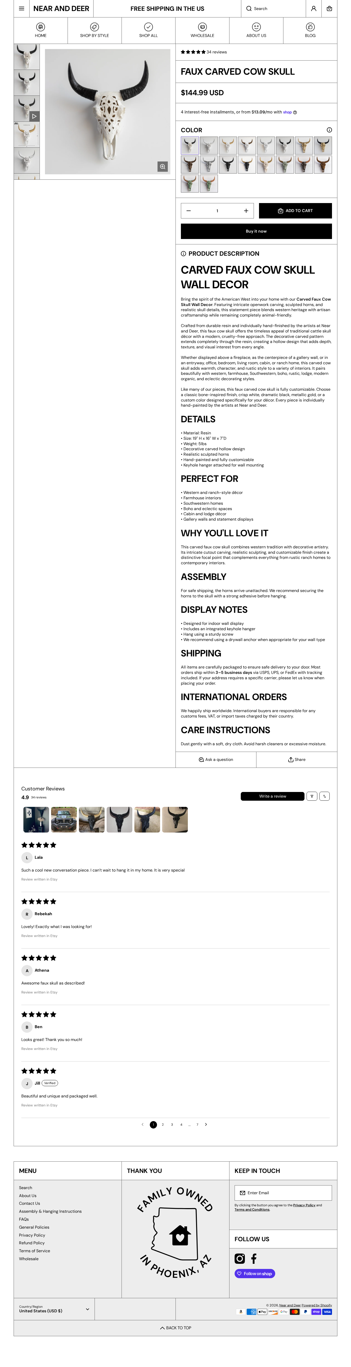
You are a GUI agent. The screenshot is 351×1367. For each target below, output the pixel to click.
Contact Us (29, 1203)
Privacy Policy (32, 1235)
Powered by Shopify (317, 1305)
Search (25, 1187)
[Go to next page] (207, 1124)
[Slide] (329, 129)
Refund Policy (32, 1243)
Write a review (272, 796)
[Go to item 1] (36, 820)
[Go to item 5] (147, 820)
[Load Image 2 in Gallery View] (27, 82)
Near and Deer (290, 1305)
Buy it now (256, 231)
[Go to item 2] (64, 820)
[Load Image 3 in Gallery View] (27, 134)
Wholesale (29, 1258)
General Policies (34, 1227)
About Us (27, 1195)
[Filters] (312, 796)
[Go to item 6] (175, 820)
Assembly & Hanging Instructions (50, 1211)
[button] (329, 8)
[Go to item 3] (92, 820)
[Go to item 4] (119, 820)
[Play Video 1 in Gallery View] (27, 108)
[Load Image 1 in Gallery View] (27, 57)
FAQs (24, 1219)
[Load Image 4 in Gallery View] (27, 160)
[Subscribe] (325, 1193)
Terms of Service (34, 1251)
